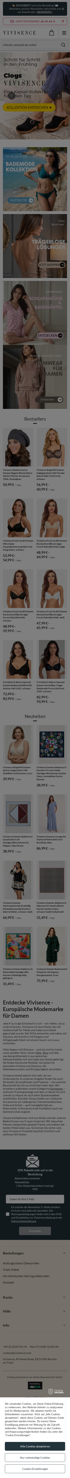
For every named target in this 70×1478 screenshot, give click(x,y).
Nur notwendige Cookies (35, 1457)
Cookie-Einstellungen (35, 1468)
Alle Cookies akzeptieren (35, 1446)
